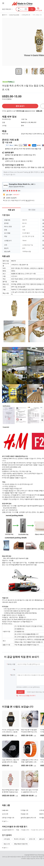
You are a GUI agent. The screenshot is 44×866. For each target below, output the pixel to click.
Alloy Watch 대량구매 (21, 844)
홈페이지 (4, 15)
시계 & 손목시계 (25, 15)
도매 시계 (32, 839)
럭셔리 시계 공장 (19, 839)
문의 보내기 (20, 106)
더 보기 (4, 848)
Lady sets (5, 810)
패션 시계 (7, 844)
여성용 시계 (24, 814)
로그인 (28, 200)
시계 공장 (7, 839)
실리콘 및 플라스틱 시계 (28, 818)
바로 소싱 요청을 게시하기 (26, 695)
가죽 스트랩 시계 (37, 15)
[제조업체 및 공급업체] (22, 4)
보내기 (20, 692)
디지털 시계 (24, 810)
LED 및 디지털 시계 (8, 818)
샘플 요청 (39, 111)
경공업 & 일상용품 (14, 15)
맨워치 (41, 814)
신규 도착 (5, 814)
